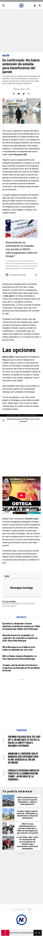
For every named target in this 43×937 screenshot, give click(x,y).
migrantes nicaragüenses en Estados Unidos (18, 603)
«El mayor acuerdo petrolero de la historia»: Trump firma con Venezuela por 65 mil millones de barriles (21, 668)
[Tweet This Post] (19, 94)
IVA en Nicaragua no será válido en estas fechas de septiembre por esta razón (18, 648)
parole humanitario (9, 606)
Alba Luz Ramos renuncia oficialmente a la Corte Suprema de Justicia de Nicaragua (19, 657)
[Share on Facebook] (14, 94)
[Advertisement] (21, 30)
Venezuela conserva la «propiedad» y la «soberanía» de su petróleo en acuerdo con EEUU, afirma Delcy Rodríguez (19, 638)
